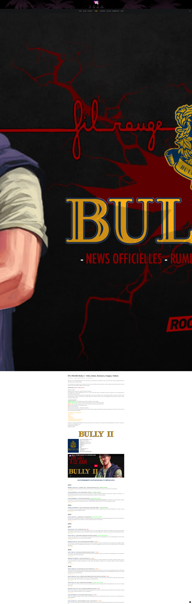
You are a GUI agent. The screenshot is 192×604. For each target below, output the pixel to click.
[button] (189, 11)
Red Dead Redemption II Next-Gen (74, 420)
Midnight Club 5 (71, 417)
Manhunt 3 (70, 416)
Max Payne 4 (70, 414)
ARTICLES (79, 378)
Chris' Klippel (90, 378)
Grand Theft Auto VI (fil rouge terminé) (75, 419)
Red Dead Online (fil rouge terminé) (74, 412)
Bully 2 (76, 378)
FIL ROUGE (83, 378)
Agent (69, 415)
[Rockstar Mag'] (96, 11)
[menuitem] (80, 11)
